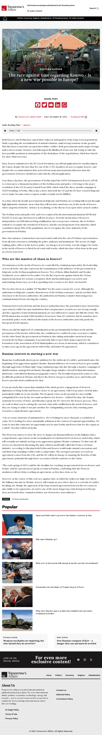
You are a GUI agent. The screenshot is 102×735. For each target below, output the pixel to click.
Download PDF (78, 117)
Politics (20, 18)
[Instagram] (85, 659)
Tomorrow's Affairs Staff (29, 117)
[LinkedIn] (57, 105)
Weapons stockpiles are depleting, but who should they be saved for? (23, 642)
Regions (36, 18)
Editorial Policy (63, 694)
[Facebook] (37, 105)
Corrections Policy (64, 699)
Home (49, 675)
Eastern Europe (51, 69)
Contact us (61, 690)
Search (93, 8)
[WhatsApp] (64, 105)
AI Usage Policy (12, 710)
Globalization (46, 18)
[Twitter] (44, 105)
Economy (28, 18)
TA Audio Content (76, 18)
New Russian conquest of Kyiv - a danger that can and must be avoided (76, 642)
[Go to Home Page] (5, 18)
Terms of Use (11, 714)
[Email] (51, 105)
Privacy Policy (11, 718)
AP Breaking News (60, 18)
